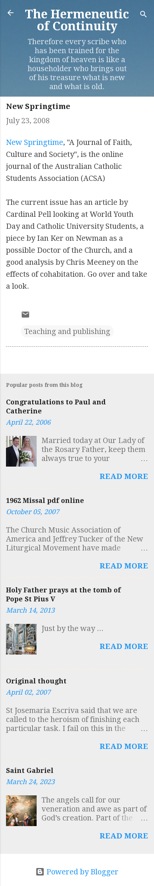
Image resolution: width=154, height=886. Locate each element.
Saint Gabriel (29, 770)
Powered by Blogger (81, 871)
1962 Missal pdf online (45, 500)
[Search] (143, 15)
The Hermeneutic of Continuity (77, 20)
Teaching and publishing (67, 331)
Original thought (36, 681)
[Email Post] (25, 316)
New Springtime (34, 142)
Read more (123, 476)
